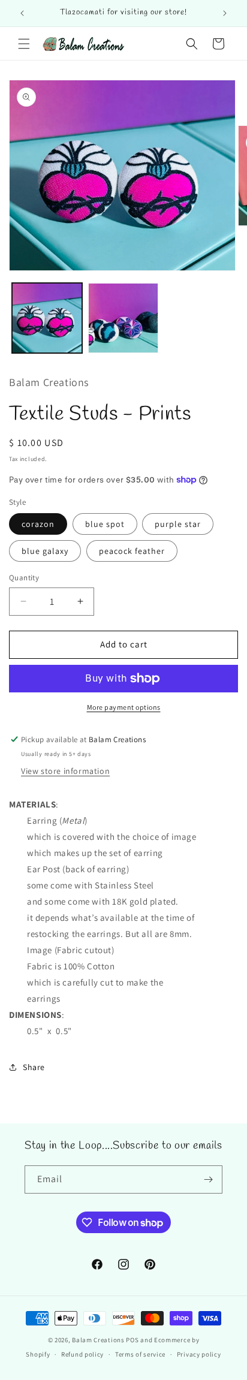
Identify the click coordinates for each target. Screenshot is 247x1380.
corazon (38, 524)
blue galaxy (45, 551)
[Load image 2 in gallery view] (123, 318)
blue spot (105, 524)
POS (132, 1340)
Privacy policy (199, 1354)
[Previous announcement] (22, 13)
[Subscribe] (208, 1179)
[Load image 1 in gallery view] (47, 318)
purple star (178, 524)
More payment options (124, 707)
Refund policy (82, 1354)
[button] (24, 44)
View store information (65, 771)
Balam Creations (98, 1340)
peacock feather (132, 551)
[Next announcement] (225, 13)
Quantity (24, 578)
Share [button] (34, 1067)
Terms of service (140, 1354)
